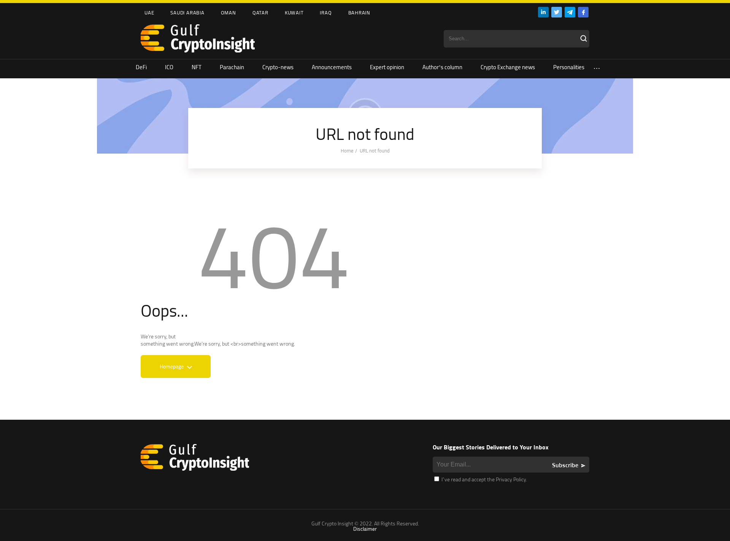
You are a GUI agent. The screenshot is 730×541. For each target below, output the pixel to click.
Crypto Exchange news (508, 67)
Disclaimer (365, 529)
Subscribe (565, 465)
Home (347, 150)
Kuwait (294, 12)
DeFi (141, 67)
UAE (149, 12)
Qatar (260, 12)
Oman (228, 12)
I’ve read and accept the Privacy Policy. (483, 479)
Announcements (332, 67)
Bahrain (359, 12)
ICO (169, 67)
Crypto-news (278, 67)
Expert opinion (387, 67)
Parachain (232, 67)
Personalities (568, 67)
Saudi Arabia (187, 12)
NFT (197, 67)
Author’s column (442, 67)
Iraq (326, 12)
